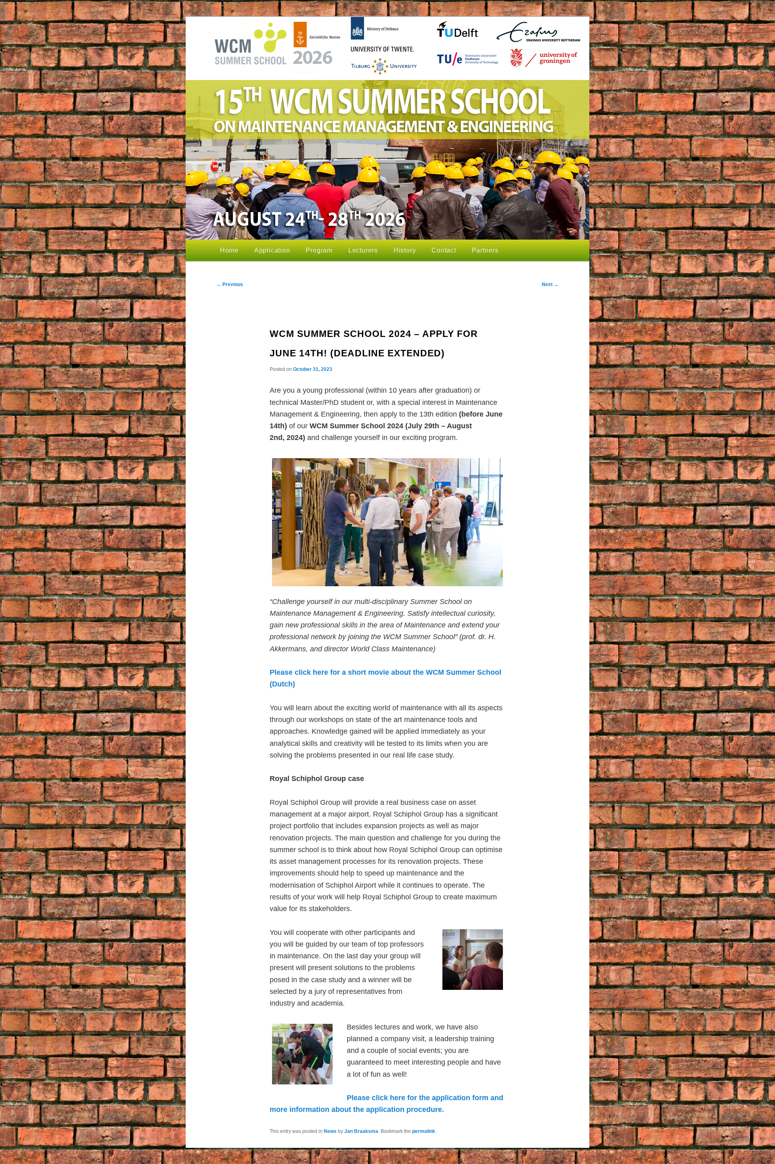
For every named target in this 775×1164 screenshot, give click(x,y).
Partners (485, 250)
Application (272, 250)
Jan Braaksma (361, 1131)
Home (229, 250)
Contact (443, 250)
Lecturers (363, 250)
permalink (423, 1131)
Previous (229, 284)
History (405, 250)
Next (550, 284)
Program (319, 250)
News (330, 1131)
